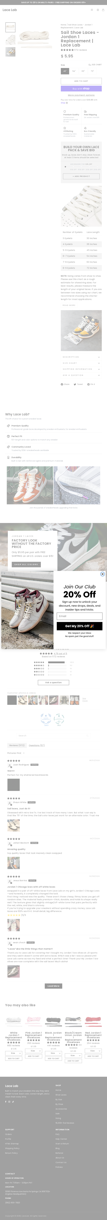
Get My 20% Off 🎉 (79, 626)
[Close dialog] (102, 574)
